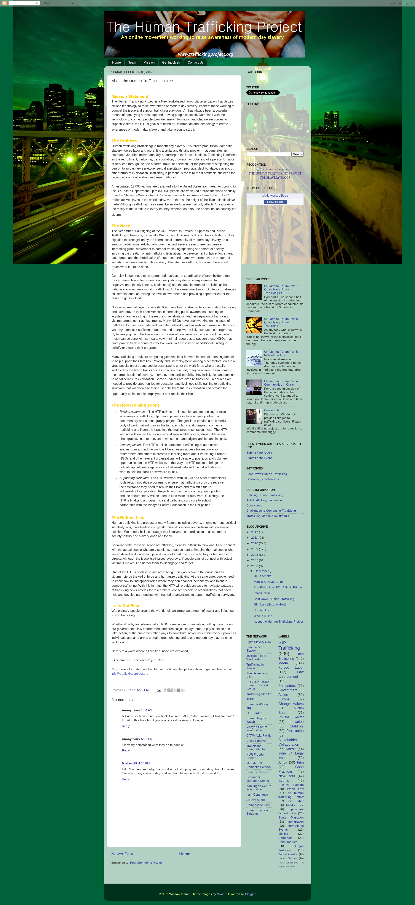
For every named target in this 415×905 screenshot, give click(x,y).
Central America (288, 854)
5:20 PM (147, 739)
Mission (149, 62)
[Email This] (166, 690)
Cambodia (285, 837)
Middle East (295, 805)
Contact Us (196, 62)
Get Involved (171, 62)
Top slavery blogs (275, 177)
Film (300, 762)
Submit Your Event (259, 458)
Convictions (254, 505)
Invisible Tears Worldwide (256, 657)
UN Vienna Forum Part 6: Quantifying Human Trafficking (281, 322)
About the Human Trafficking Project (278, 621)
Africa (282, 762)
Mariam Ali (129, 763)
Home (116, 62)
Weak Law (295, 789)
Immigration (295, 821)
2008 (255, 554)
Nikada (221, 894)
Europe (284, 699)
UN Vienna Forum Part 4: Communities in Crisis (281, 383)
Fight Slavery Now (258, 642)
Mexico (283, 833)
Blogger (250, 894)
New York (286, 776)
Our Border (254, 713)
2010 (255, 543)
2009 (255, 549)
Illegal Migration (291, 817)
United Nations (287, 858)
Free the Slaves (257, 772)
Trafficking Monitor (259, 694)
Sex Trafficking (289, 645)
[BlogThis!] (170, 690)
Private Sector (291, 717)
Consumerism (287, 842)
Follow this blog (275, 201)
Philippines (287, 685)
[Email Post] (158, 690)
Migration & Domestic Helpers (258, 765)
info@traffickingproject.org (130, 673)
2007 (255, 560)
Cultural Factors (291, 784)
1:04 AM (146, 710)
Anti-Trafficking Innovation (264, 500)
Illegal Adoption (286, 866)
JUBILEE (252, 699)
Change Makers (291, 704)
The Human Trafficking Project (275, 173)
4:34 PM (144, 763)
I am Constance (257, 794)
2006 (255, 566)
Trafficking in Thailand (255, 666)
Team (132, 62)
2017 (255, 532)
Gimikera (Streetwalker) (262, 479)
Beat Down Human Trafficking (266, 474)
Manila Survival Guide (269, 581)
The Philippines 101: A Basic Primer (278, 587)
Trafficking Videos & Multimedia (267, 515)
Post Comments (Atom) (146, 862)
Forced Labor (291, 667)
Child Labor (295, 801)
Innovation (296, 722)
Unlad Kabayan (256, 740)
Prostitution (295, 731)
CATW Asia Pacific (258, 735)
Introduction (262, 593)
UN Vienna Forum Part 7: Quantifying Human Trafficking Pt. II (281, 289)
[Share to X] (174, 690)
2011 (255, 537)
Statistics (297, 726)
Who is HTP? (263, 616)
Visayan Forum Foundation (256, 728)
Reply (126, 726)
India (282, 753)
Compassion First (258, 805)
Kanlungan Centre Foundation (258, 787)
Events (283, 780)
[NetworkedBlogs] (275, 195)
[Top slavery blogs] (275, 169)
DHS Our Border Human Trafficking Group (258, 685)
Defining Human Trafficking (264, 495)
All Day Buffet (255, 799)
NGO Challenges (288, 862)
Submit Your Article (259, 452)
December (262, 571)
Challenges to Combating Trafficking (271, 510)
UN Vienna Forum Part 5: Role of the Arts (281, 353)
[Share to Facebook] (179, 690)
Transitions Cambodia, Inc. (256, 747)
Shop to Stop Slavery (255, 649)
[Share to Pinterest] (183, 690)
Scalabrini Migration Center (257, 778)
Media (283, 663)
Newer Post (122, 854)
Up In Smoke (262, 576)
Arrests (291, 749)
